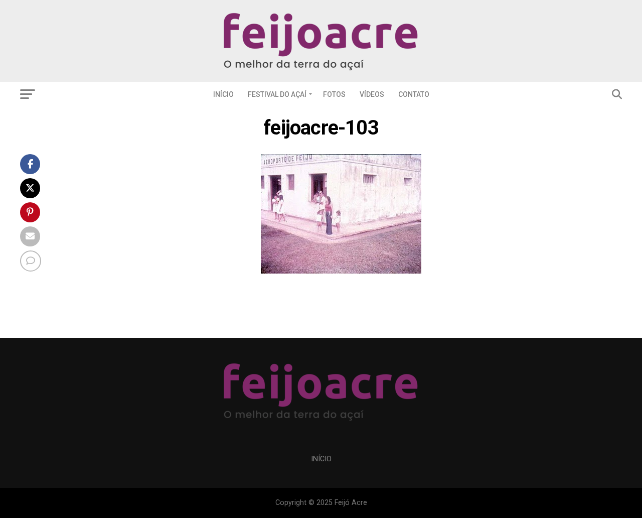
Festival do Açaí (277, 94)
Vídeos (372, 94)
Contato (413, 94)
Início (223, 94)
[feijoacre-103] (341, 271)
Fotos (334, 94)
